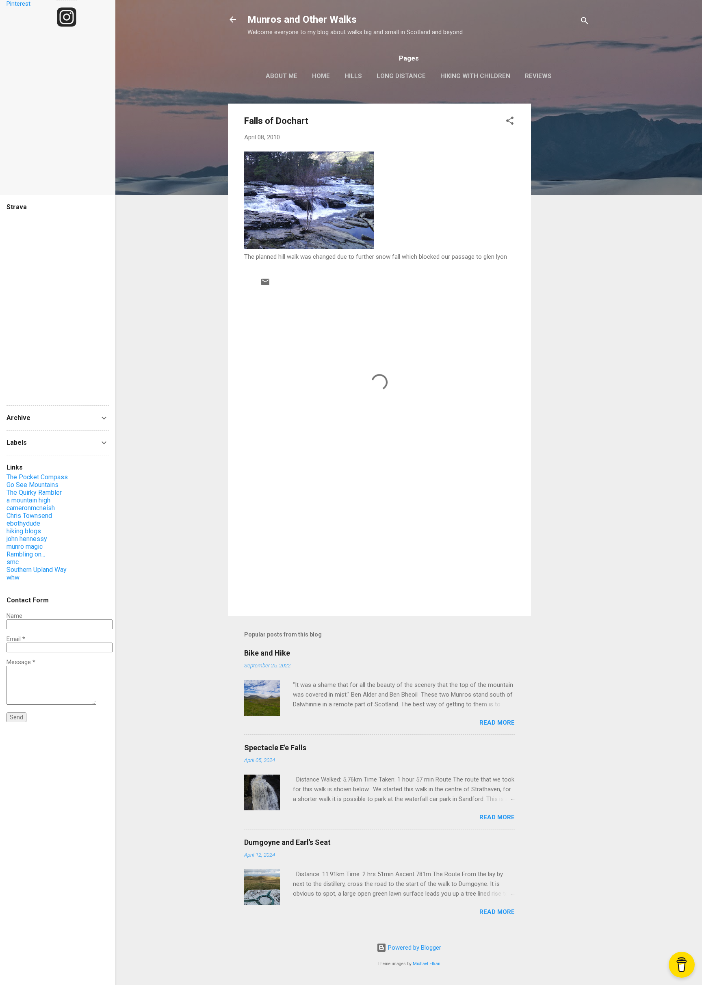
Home (321, 76)
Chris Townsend (29, 516)
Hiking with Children (475, 76)
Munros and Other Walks (302, 19)
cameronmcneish (30, 508)
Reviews (538, 76)
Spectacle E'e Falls (275, 747)
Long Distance (401, 76)
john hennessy (26, 539)
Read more (497, 722)
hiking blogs (23, 531)
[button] (510, 122)
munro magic (24, 546)
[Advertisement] (563, 225)
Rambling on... (25, 554)
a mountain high (28, 500)
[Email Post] (265, 284)
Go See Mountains (32, 485)
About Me (281, 76)
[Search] (584, 22)
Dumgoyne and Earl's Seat (287, 842)
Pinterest (18, 3)
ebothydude (23, 523)
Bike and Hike (267, 653)
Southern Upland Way (36, 570)
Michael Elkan (426, 963)
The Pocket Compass (37, 477)
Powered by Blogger (413, 947)
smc (12, 562)
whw (13, 577)
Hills (353, 76)
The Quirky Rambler (34, 492)
